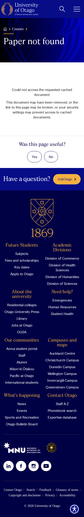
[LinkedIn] (8, 466)
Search (30, 490)
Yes (34, 157)
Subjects (21, 253)
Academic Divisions (62, 247)
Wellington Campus (62, 373)
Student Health (62, 313)
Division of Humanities (62, 277)
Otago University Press (21, 311)
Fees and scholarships (22, 260)
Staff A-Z (62, 404)
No (51, 157)
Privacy (50, 495)
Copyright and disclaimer (25, 495)
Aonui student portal (21, 348)
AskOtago (65, 179)
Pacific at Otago (22, 375)
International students (21, 382)
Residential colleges (22, 305)
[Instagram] (33, 466)
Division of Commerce (62, 258)
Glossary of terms (67, 490)
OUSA (21, 332)
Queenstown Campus (62, 387)
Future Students (22, 245)
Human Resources (62, 307)
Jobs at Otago (21, 325)
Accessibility (67, 495)
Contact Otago (62, 395)
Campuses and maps (62, 342)
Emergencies (62, 300)
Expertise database (62, 417)
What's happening (22, 395)
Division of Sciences (62, 283)
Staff (21, 355)
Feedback (45, 490)
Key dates (21, 267)
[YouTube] (46, 466)
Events (22, 410)
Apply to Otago (21, 274)
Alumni (22, 362)
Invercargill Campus (62, 380)
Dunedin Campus (62, 367)
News (21, 404)
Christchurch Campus (62, 360)
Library (22, 318)
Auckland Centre (62, 353)
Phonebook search (62, 410)
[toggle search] (62, 9)
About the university (22, 294)
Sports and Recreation (22, 417)
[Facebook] (21, 466)
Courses (18, 29)
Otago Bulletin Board (22, 424)
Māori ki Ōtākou (22, 369)
